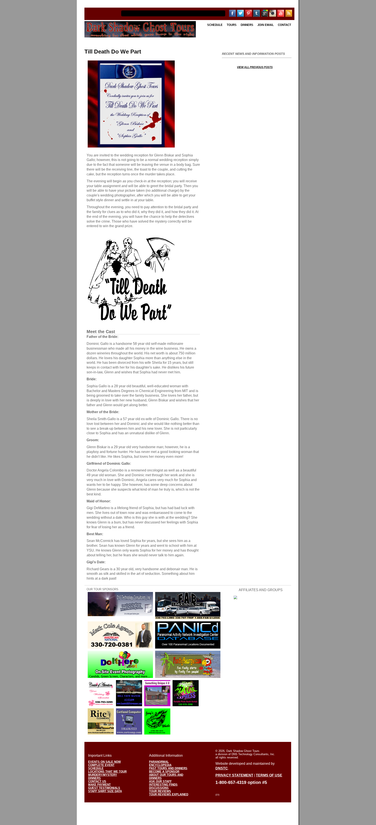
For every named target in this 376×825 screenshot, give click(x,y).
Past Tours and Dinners (168, 768)
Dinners (247, 25)
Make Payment (99, 784)
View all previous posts (255, 67)
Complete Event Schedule (101, 766)
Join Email (265, 25)
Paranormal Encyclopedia (160, 763)
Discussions (159, 788)
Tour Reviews (160, 791)
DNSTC (221, 768)
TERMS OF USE (269, 775)
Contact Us (97, 781)
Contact (284, 25)
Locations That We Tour (107, 771)
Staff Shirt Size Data (105, 791)
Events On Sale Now (104, 761)
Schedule (215, 25)
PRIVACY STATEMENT (234, 775)
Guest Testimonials (104, 788)
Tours (232, 25)
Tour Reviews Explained (168, 794)
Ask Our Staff (160, 781)
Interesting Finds (163, 784)
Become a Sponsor (164, 771)
